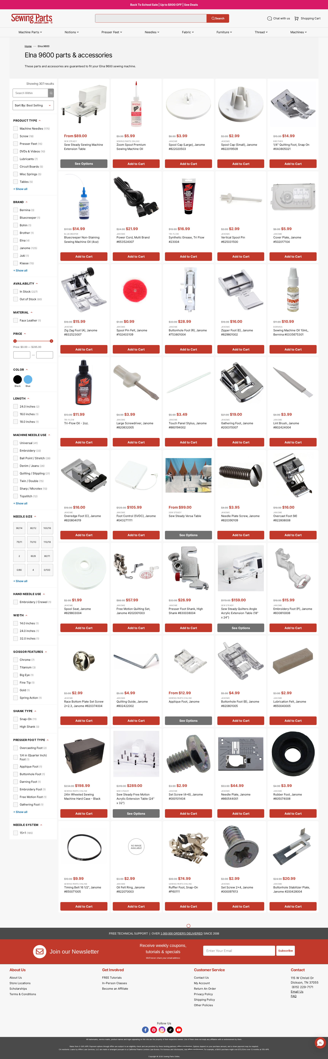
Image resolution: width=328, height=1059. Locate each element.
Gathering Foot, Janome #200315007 (237, 425)
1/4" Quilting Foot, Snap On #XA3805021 (291, 147)
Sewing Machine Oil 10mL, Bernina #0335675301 (290, 332)
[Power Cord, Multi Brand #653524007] (136, 217)
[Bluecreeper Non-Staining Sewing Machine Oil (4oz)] (83, 217)
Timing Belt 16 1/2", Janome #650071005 (82, 890)
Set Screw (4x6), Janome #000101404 (186, 797)
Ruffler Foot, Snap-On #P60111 (183, 890)
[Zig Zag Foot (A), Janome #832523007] (83, 310)
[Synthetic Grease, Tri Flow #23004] (188, 217)
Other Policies (203, 1005)
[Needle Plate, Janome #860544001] (240, 774)
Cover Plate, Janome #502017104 (287, 240)
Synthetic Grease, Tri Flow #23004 (186, 240)
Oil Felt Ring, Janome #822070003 (131, 890)
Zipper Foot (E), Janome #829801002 (237, 332)
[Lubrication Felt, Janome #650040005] (293, 681)
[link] (31, 128)
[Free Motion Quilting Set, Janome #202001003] (136, 588)
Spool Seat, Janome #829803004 (77, 611)
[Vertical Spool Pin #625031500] (240, 217)
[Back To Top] (322, 1053)
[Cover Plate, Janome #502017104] (293, 217)
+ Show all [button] (20, 189)
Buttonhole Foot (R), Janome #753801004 (188, 332)
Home (28, 46)
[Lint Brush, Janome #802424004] (293, 402)
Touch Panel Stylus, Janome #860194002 (188, 425)
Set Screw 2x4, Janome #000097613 (237, 890)
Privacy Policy (203, 994)
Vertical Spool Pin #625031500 (233, 240)
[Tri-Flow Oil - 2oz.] (83, 402)
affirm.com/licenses (195, 1049)
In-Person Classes (114, 983)
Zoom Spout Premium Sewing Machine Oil (131, 147)
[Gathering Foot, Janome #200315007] (240, 402)
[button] (307, 18)
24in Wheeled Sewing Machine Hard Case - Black (82, 797)
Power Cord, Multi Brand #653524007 (133, 240)
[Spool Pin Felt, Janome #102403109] (136, 310)
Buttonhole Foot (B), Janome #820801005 (240, 704)
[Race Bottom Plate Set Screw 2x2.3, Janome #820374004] (83, 681)
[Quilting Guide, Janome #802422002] (136, 681)
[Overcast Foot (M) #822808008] (293, 495)
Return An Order (205, 988)
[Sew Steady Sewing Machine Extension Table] (83, 124)
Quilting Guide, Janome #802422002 (132, 704)
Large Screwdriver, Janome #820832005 (135, 425)
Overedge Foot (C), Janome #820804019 (82, 518)
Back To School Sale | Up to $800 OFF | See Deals (164, 4)
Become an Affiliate (115, 988)
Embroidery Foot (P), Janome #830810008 (292, 611)
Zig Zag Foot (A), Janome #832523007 (80, 332)
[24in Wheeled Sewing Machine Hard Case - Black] (83, 774)
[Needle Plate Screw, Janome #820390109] (240, 495)
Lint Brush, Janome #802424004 (286, 425)
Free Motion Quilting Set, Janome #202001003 (133, 611)
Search (219, 18)
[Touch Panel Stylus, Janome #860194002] (188, 402)
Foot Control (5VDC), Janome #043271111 (136, 518)
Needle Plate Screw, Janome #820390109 (240, 518)
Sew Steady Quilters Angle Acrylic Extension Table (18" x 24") (239, 613)
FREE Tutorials (112, 977)
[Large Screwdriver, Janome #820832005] (136, 402)
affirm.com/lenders (184, 1046)
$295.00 (36, 346)
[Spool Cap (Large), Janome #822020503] (188, 124)
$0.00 (23, 346)
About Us (15, 977)
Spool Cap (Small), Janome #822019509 (239, 147)
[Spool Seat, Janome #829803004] (83, 588)
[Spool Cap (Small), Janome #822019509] (240, 124)
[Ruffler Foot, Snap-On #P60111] (188, 867)
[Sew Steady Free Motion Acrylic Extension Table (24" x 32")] (136, 774)
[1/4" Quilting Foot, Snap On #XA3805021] (293, 124)
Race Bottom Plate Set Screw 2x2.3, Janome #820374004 (83, 704)
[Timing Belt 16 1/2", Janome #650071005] (83, 867)
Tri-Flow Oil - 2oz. (76, 423)
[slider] (15, 341)
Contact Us (201, 977)
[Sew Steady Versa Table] (188, 495)
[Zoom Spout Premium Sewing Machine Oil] (136, 124)
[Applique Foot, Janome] (188, 681)
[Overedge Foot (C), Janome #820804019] (83, 495)
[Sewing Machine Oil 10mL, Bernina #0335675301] (293, 310)
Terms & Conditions (22, 994)
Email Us (297, 991)
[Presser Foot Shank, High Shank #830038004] (188, 588)
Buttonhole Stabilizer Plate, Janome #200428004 (291, 890)
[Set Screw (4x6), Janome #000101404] (188, 774)
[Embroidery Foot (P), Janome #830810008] (293, 588)
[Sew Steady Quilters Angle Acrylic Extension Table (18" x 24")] (240, 588)
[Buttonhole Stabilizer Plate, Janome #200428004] (293, 867)
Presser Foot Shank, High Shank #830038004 (186, 611)
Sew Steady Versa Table (185, 516)
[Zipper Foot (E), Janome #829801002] (240, 310)
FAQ (293, 996)
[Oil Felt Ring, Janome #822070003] (136, 867)
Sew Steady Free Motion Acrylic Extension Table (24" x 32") (135, 799)
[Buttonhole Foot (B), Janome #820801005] (240, 681)
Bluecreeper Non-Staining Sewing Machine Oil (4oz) (81, 240)
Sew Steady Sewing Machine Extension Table (83, 147)
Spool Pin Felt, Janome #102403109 (132, 332)
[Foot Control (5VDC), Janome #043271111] (136, 495)
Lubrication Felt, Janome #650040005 (289, 704)
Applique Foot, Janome (184, 701)
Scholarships (18, 988)
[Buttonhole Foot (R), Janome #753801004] (188, 310)
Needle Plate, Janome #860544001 (236, 797)
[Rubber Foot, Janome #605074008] (293, 774)
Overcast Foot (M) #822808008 (285, 518)
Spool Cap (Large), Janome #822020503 (187, 147)
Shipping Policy (204, 999)
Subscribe (285, 950)
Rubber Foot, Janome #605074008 (287, 797)
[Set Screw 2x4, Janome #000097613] (240, 867)
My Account (202, 983)
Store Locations (20, 983)
